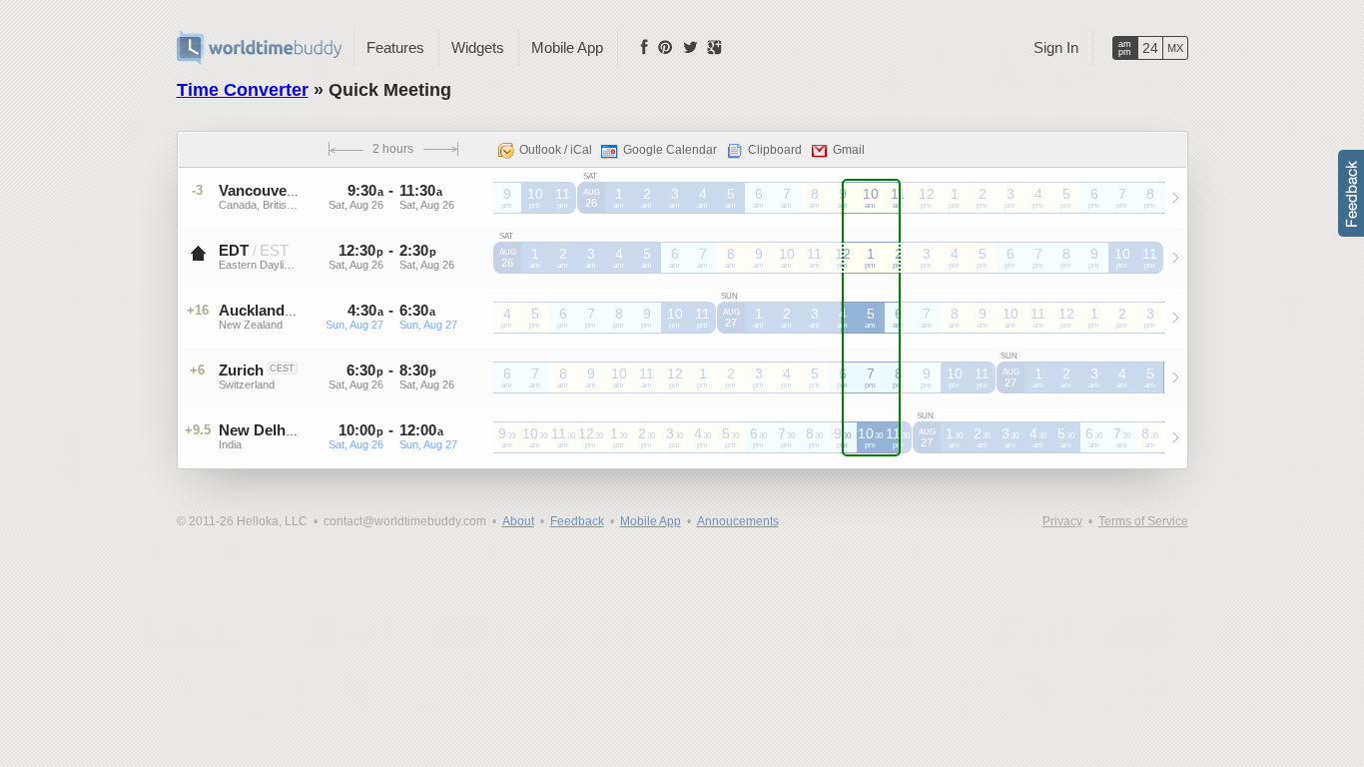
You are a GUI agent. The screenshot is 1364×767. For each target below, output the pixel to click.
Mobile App (567, 47)
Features (395, 47)
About (518, 521)
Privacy (1062, 521)
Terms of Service (1143, 521)
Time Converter (243, 90)
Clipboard (775, 150)
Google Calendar (670, 150)
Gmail (849, 150)
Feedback (577, 521)
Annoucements (738, 521)
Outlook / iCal (555, 150)
